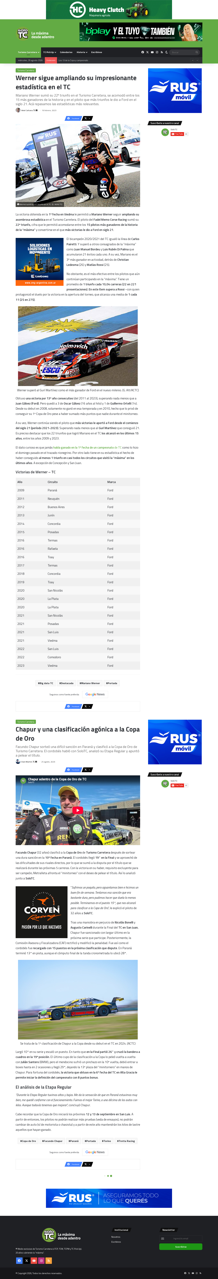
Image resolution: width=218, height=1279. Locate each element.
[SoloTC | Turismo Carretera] (35, 33)
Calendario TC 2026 (67, 60)
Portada (112, 683)
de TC (87, 447)
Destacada (67, 683)
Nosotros (115, 1236)
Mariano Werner (90, 683)
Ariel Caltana (27, 110)
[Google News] (95, 694)
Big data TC (46, 683)
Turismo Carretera (27, 52)
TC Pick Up (48, 52)
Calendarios (66, 52)
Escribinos (96, 52)
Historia (81, 52)
